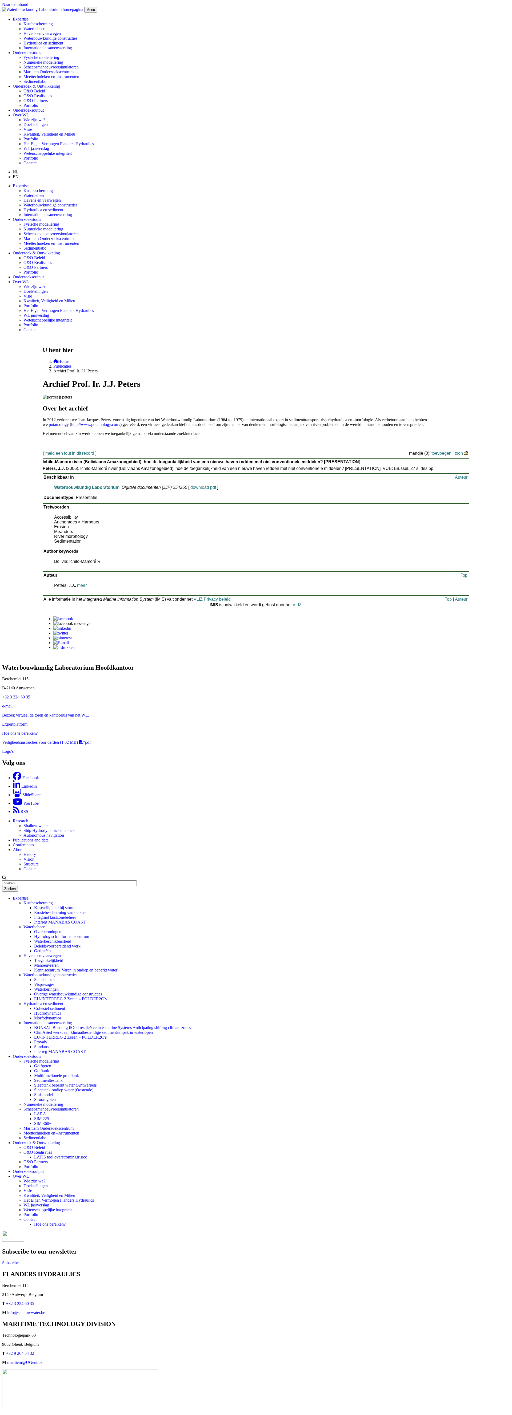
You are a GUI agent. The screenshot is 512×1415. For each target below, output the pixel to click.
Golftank (41, 1070)
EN (16, 176)
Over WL (21, 1176)
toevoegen (441, 453)
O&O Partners (35, 100)
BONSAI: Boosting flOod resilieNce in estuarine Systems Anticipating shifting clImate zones (112, 1027)
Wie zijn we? (34, 119)
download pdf (203, 487)
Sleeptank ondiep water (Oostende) (63, 1090)
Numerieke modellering (43, 62)
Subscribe (10, 1263)
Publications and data (31, 840)
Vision (28, 859)
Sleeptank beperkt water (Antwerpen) (65, 1085)
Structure (31, 864)
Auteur (461, 477)
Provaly (40, 1042)
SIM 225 (41, 1118)
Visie (27, 129)
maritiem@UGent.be (24, 1362)
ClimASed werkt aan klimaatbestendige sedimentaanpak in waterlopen (93, 1032)
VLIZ (297, 605)
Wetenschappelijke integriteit (47, 153)
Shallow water (35, 825)
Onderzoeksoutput (28, 110)
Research (20, 821)
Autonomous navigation (43, 835)
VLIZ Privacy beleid (212, 599)
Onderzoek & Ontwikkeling (36, 1142)
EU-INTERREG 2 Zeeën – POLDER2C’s (70, 999)
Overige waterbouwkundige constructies (68, 994)
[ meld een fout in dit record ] (69, 453)
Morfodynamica (47, 1018)
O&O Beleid (34, 91)
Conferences (23, 845)
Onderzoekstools (27, 1056)
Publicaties (62, 366)
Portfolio (30, 105)
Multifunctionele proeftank (56, 1075)
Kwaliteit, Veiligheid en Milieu (49, 134)
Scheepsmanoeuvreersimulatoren (51, 67)
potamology (59, 424)
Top (464, 575)
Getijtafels (42, 951)
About (18, 849)
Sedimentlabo (34, 81)
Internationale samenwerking (47, 48)
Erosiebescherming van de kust (60, 912)
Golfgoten (42, 1066)
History (29, 854)
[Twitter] (60, 633)
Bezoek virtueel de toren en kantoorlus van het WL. (45, 715)
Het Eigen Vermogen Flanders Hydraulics (58, 143)
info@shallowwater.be (26, 1312)
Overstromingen (47, 931)
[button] (4, 878)
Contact (30, 163)
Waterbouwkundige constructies (50, 38)
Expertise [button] (21, 19)
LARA (40, 1114)
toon (459, 453)
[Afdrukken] (64, 647)
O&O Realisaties (37, 95)
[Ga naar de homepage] (43, 9)
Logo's (8, 751)
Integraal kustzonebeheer (55, 917)
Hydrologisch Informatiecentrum (61, 936)
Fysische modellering (41, 57)
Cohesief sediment (49, 1008)
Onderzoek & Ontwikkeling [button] (36, 86)
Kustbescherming (38, 24)
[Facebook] (63, 618)
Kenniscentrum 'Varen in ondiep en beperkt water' (76, 970)
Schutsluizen (44, 979)
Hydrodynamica (47, 1013)
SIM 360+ (42, 1123)
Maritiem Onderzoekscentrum (48, 72)
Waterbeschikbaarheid (52, 941)
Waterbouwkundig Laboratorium (86, 487)
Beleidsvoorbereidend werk (57, 946)
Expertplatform (14, 724)
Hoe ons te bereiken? (20, 733)
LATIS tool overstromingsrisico (60, 1157)
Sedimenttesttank (48, 1080)
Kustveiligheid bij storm (54, 907)
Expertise (21, 898)
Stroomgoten (45, 1099)
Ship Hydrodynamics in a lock (49, 830)
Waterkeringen (46, 989)
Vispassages (44, 984)
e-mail (7, 706)
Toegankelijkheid (48, 960)
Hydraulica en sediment (43, 43)
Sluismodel (43, 1094)
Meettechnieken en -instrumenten (51, 76)
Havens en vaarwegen (42, 33)
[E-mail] (61, 642)
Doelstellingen (35, 124)
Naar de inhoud (15, 4)
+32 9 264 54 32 (20, 1353)
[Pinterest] (62, 638)
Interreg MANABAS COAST (60, 922)
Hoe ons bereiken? (50, 1224)
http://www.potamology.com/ (95, 424)
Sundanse (42, 1046)
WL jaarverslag (36, 148)
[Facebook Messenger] (72, 623)
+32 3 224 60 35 (16, 697)
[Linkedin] (62, 628)
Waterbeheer (34, 28)
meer (82, 585)
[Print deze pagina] (466, 452)
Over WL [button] (21, 115)
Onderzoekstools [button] (27, 52)
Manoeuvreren (46, 965)
